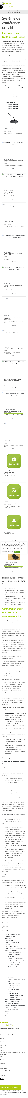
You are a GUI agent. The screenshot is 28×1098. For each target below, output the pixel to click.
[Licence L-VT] (14, 430)
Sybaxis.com (16, 1090)
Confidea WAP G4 (8, 221)
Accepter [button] (17, 551)
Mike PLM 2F (7, 378)
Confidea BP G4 (8, 284)
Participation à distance (14, 983)
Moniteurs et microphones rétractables (15, 1005)
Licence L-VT (7, 440)
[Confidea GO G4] (14, 118)
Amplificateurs (8, 938)
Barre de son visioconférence (12, 1001)
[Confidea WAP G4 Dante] (14, 180)
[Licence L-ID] (14, 460)
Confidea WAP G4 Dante (10, 191)
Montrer (13, 104)
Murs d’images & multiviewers (12, 934)
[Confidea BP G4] (14, 273)
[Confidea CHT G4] (14, 242)
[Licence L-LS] (14, 491)
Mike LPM (6, 315)
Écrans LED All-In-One (10, 1007)
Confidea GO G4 (8, 128)
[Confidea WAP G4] (14, 211)
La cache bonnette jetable (10, 562)
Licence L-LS (7, 501)
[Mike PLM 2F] (14, 368)
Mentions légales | (14, 1092)
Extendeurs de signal (10, 936)
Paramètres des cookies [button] (7, 551)
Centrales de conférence (14, 952)
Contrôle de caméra (13, 993)
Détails (14, 168)
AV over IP (7, 1011)
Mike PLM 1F (7, 347)
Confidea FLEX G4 (8, 159)
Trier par (16, 88)
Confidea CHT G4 (8, 252)
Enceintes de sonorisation (11, 1009)
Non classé (8, 944)
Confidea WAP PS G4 (9, 409)
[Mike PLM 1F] (14, 337)
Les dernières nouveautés (11, 946)
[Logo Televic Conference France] (7, 3)
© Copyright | (6, 1090)
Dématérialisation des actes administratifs (15, 948)
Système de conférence (11, 950)
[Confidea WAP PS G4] (14, 399)
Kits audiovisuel (9, 1018)
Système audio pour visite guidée (13, 999)
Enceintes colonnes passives (12, 942)
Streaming (7, 1016)
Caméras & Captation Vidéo (12, 1003)
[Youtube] (3, 1079)
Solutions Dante (9, 940)
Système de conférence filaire (15, 958)
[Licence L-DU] (14, 522)
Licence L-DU (7, 532)
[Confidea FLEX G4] (14, 149)
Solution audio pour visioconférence (14, 1013)
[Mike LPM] (14, 305)
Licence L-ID (7, 471)
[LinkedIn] (1, 1079)
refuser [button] (20, 548)
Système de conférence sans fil (16, 961)
